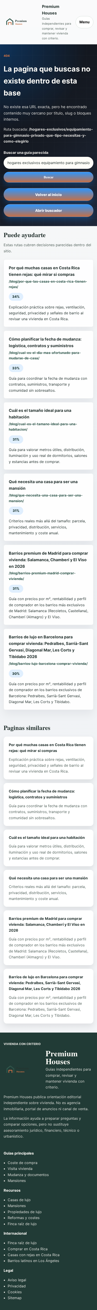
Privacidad (17, 1286)
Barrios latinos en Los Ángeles (33, 1260)
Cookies (15, 1292)
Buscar (48, 177)
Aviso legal (17, 1280)
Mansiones (17, 1180)
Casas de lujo (19, 1200)
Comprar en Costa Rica (28, 1249)
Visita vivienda (20, 1168)
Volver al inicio (48, 194)
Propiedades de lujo (25, 1212)
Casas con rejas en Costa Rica (34, 1255)
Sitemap (15, 1298)
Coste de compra (22, 1162)
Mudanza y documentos (28, 1174)
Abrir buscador (48, 210)
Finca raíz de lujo (22, 1224)
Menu (84, 22)
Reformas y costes (23, 1217)
